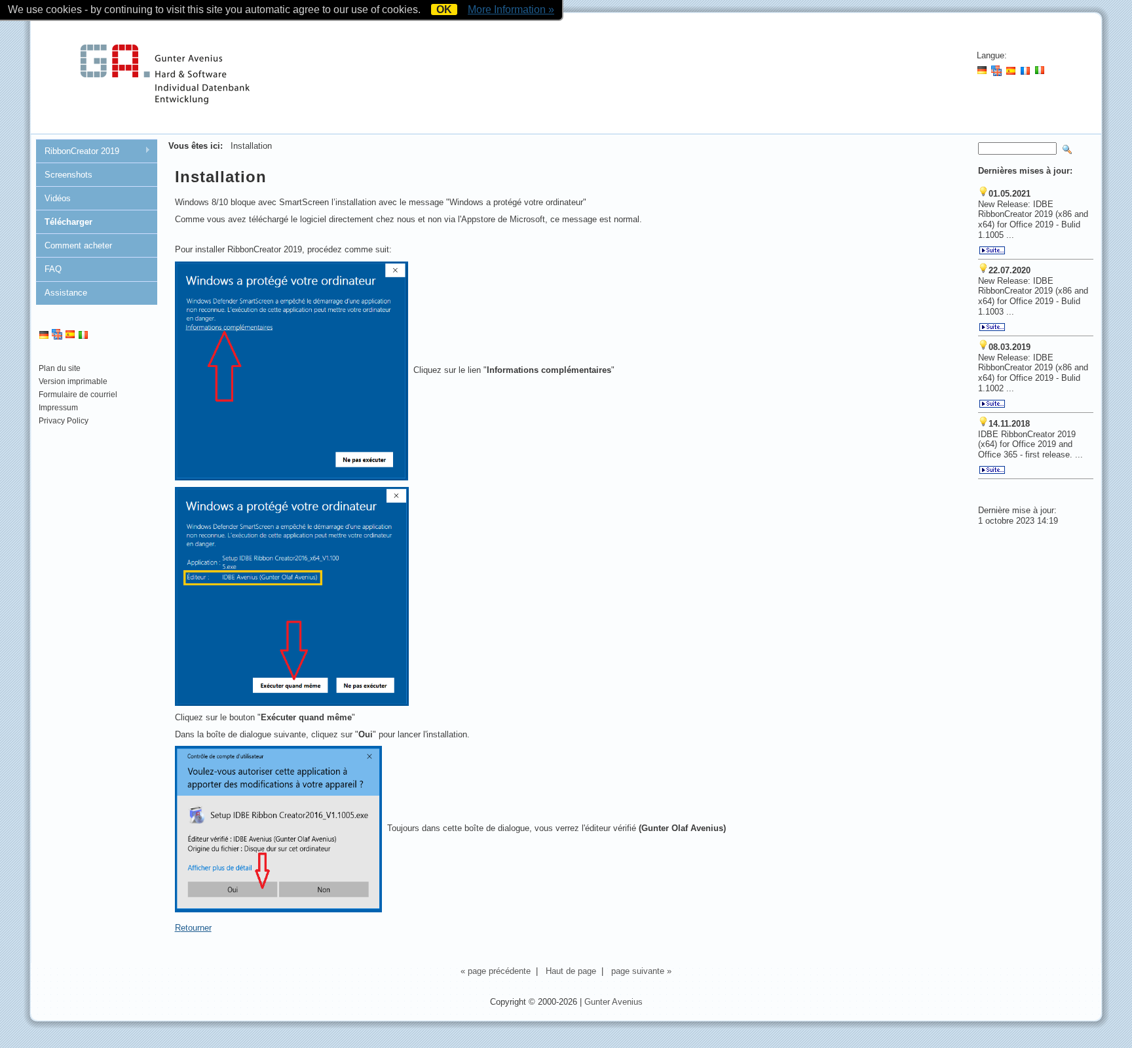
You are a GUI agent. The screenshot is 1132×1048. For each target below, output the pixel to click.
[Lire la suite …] (992, 251)
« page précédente (496, 971)
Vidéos (58, 198)
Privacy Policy (63, 420)
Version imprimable (73, 381)
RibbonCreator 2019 (77, 151)
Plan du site (60, 368)
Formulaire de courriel (78, 394)
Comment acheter (78, 245)
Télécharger (68, 222)
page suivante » (641, 971)
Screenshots (68, 175)
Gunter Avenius (613, 1002)
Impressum (58, 407)
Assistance (66, 293)
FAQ (53, 269)
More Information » (511, 9)
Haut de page (571, 971)
